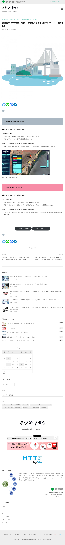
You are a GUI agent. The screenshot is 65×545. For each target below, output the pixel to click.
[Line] (7, 104)
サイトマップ (5, 513)
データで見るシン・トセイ (36, 534)
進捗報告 (36, 407)
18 (8, 364)
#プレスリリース (7, 404)
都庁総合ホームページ (56, 1)
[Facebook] (11, 104)
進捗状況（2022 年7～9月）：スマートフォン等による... (22, 337)
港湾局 (14, 29)
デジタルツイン (46, 404)
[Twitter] (4, 104)
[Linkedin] (15, 104)
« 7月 (3, 373)
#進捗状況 (17, 404)
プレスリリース (8, 407)
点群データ (18, 407)
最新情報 (6, 534)
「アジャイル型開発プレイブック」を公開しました (20, 323)
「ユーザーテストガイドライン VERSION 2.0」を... (21, 340)
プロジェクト (24, 534)
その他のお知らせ (35, 404)
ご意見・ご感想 (6, 519)
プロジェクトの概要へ (23, 228)
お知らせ (25, 404)
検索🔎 (59, 534)
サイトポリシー (6, 516)
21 (21, 364)
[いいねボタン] (3, 111)
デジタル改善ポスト (12, 328)
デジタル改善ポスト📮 (50, 534)
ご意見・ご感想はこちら (41, 228)
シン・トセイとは (14, 534)
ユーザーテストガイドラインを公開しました (19, 332)
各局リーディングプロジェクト (30, 19)
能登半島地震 (27, 407)
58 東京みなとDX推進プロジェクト (11, 19)
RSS (6, 522)
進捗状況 (33, 248)
